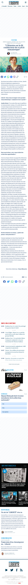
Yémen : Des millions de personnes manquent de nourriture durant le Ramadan (14, 352)
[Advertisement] (14, 23)
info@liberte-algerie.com (15, 579)
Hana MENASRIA (13, 52)
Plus (25, 370)
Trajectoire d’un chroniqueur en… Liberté (12, 543)
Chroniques (6, 538)
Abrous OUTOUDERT (9, 531)
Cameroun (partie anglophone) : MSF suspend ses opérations (15, 347)
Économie (10, 6)
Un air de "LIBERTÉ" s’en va (11, 512)
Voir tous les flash (14, 364)
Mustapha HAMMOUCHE (9, 553)
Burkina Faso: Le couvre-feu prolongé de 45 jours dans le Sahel (15, 327)
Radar (15, 6)
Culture (19, 6)
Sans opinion (5, 412)
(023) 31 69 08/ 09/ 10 (14, 577)
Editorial (5, 510)
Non (3, 408)
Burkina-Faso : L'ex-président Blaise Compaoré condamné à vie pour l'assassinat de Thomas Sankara (15, 340)
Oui (3, 404)
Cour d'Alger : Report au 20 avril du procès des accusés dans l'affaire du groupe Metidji (15, 334)
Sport (23, 6)
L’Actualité (4, 6)
